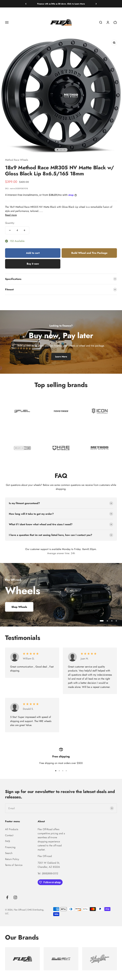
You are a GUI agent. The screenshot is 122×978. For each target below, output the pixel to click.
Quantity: (10, 223)
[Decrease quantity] (9, 230)
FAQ (7, 841)
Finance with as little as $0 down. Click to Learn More (61, 3)
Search (8, 853)
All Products (11, 829)
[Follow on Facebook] (7, 897)
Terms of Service (13, 865)
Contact (9, 835)
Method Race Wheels (16, 160)
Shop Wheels (19, 607)
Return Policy (12, 859)
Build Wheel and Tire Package (89, 253)
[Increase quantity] (24, 230)
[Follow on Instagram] (15, 897)
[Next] (96, 3)
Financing (10, 847)
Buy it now (33, 264)
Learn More (61, 356)
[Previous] (25, 3)
